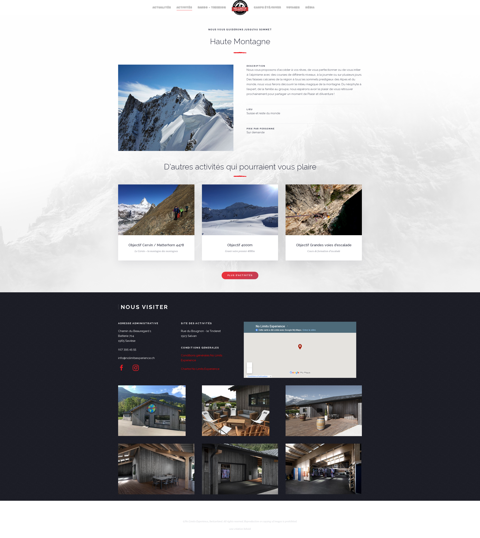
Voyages (293, 7)
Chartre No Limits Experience (200, 369)
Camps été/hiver (267, 7)
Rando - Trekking (212, 7)
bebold (247, 523)
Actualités (162, 7)
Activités (184, 7)
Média (310, 7)
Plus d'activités (240, 275)
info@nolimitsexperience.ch (136, 358)
